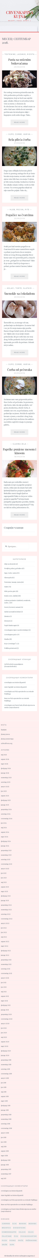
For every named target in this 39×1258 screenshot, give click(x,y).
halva (31, 1232)
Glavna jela (19, 444)
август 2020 (5, 1023)
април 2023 (5, 887)
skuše (4, 1244)
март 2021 (4, 1001)
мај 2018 (3, 1147)
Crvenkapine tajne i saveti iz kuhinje (16, 630)
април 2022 (5, 941)
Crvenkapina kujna (19, 14)
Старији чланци (13, 527)
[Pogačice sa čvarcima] (19, 241)
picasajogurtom (29, 1236)
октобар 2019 (5, 1069)
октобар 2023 (5, 859)
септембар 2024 (6, 819)
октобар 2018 (5, 1124)
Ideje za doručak (9, 564)
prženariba (31, 1240)
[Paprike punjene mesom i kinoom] (19, 477)
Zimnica (6, 616)
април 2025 (5, 796)
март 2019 (4, 1101)
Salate (6, 587)
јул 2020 (4, 1028)
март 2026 (4, 764)
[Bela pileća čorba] (19, 165)
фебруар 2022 (6, 951)
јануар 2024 (5, 846)
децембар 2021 (6, 960)
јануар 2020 (5, 1055)
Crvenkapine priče (10, 635)
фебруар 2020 (6, 1051)
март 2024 (4, 837)
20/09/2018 (19, 373)
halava (22, 1232)
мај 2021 (3, 992)
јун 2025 (4, 791)
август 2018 (5, 1133)
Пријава (3, 730)
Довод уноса (5, 734)
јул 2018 (3, 1137)
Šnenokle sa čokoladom (19, 293)
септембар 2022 (6, 919)
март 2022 (4, 946)
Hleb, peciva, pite (19, 210)
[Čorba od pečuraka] (19, 394)
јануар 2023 (5, 900)
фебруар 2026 (6, 768)
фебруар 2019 (5, 1106)
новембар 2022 (6, 910)
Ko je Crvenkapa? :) (10, 644)
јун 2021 (3, 987)
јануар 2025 (5, 805)
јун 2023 (4, 878)
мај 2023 (4, 882)
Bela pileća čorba (19, 139)
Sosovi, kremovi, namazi (12, 607)
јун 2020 (4, 1033)
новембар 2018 (6, 1119)
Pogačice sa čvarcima (19, 215)
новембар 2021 (6, 964)
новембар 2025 (6, 778)
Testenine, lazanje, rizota (19, 54)
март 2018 (4, 1156)
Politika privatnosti (10, 648)
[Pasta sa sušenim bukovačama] (19, 87)
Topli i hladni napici (10, 625)
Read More (21, 123)
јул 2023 (3, 873)
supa (12, 1244)
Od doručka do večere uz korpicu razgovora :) (19, 1256)
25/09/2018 (19, 218)
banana (22, 1223)
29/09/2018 (19, 67)
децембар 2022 (6, 905)
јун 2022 (4, 932)
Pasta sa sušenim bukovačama (19, 61)
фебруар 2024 (6, 841)
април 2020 (5, 1042)
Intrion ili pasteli (20, 682)
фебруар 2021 (5, 1005)
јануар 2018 (5, 1165)
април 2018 (5, 1151)
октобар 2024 (5, 814)
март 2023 (4, 891)
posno (13, 1240)
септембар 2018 (6, 1128)
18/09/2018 (19, 457)
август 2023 (5, 869)
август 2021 (5, 978)
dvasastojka (19, 1228)
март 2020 (4, 1046)
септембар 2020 (6, 1019)
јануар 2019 (5, 1110)
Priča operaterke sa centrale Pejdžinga (24, 1200)
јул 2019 (3, 1083)
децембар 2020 (6, 1014)
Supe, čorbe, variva (19, 134)
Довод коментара (7, 739)
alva (14, 1223)
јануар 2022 (5, 955)
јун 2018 (3, 1142)
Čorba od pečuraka (19, 370)
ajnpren (6, 1223)
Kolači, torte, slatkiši (19, 288)
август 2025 (5, 787)
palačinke (7, 1236)
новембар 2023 (6, 855)
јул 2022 (4, 928)
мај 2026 (4, 755)
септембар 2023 (6, 864)
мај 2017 (3, 1178)
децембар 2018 (6, 1115)
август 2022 (5, 923)
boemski (33, 1223)
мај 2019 (3, 1092)
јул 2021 (3, 982)
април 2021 (5, 996)
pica (16, 1236)
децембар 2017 (6, 1169)
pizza (4, 1240)
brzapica (6, 1228)
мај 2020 (4, 1037)
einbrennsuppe (9, 1232)
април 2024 (5, 832)
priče (20, 1240)
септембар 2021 (6, 973)
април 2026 (5, 759)
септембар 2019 (6, 1074)
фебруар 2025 (6, 800)
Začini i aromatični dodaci (12, 612)
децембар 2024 (6, 809)
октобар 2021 (5, 969)
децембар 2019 (6, 1060)
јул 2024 (4, 823)
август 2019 (5, 1078)
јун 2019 (3, 1087)
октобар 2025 (5, 782)
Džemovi (7, 621)
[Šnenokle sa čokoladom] (19, 317)
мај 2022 (4, 937)
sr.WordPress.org (6, 743)
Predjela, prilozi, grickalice (13, 568)
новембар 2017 (6, 1174)
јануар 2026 (5, 773)
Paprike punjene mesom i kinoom (19, 451)
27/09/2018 (19, 143)
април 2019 (5, 1096)
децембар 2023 (6, 850)
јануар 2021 (5, 1010)
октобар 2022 (5, 914)
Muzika (6, 639)
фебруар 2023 (6, 896)
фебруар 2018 (5, 1160)
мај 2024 (4, 828)
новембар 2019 (6, 1064)
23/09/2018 (19, 297)
